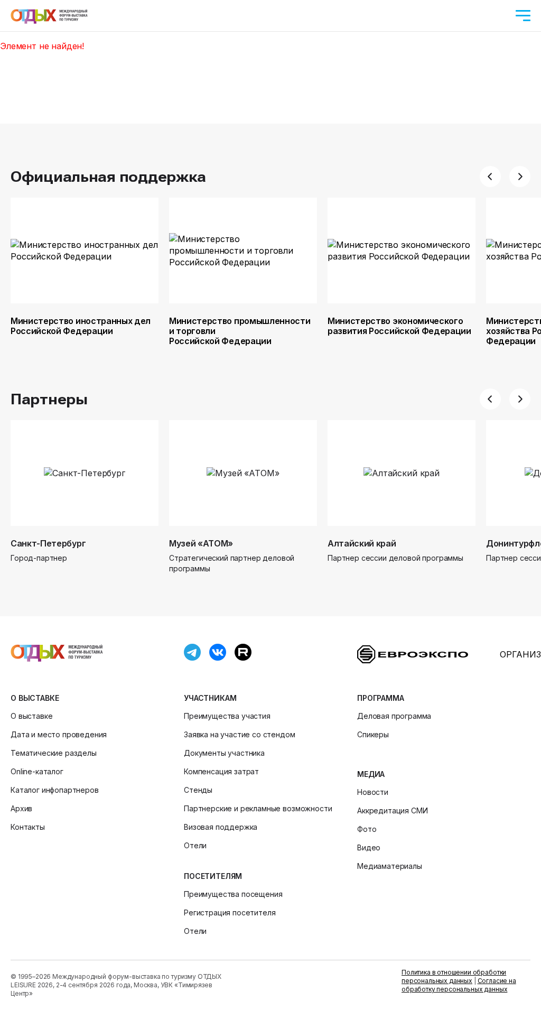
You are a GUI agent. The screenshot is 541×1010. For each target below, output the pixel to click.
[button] (490, 176)
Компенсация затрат (221, 771)
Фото (366, 828)
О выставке (35, 697)
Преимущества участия (227, 715)
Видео (368, 847)
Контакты (28, 826)
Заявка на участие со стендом (239, 734)
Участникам (210, 697)
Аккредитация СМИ (392, 810)
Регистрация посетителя (229, 912)
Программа (380, 697)
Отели (195, 845)
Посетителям (213, 876)
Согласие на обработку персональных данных (459, 985)
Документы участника (224, 752)
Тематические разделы (54, 752)
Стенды (198, 789)
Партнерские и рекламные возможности (258, 808)
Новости (372, 791)
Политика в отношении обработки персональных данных (454, 976)
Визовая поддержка (220, 826)
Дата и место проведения (59, 734)
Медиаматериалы (389, 865)
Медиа (371, 774)
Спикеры (373, 734)
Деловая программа (394, 715)
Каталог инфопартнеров (55, 789)
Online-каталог (37, 771)
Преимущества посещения (233, 893)
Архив (21, 808)
